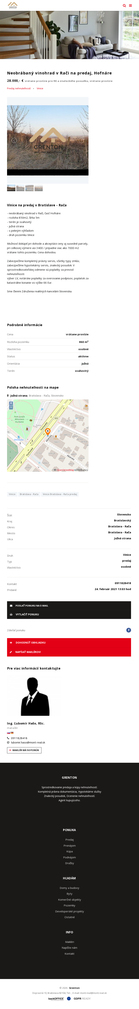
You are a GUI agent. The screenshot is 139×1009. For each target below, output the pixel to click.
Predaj (69, 839)
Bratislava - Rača (29, 494)
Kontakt (69, 953)
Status (11, 356)
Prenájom (70, 845)
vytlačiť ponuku (27, 614)
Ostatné (69, 917)
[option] (69, 35)
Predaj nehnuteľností (19, 88)
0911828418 (19, 738)
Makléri (69, 942)
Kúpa (69, 851)
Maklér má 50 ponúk (25, 750)
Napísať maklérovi (28, 652)
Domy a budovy (69, 888)
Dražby (69, 863)
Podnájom (69, 857)
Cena (10, 334)
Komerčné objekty (69, 899)
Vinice (40, 88)
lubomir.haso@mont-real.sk (28, 742)
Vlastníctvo (14, 349)
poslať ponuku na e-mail (31, 605)
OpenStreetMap (65, 470)
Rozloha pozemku (18, 342)
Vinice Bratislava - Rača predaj (60, 494)
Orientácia (13, 363)
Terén (11, 371)
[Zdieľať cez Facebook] (128, 630)
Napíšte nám (69, 947)
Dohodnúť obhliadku (30, 642)
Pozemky (69, 905)
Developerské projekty (69, 911)
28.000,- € (60, 80)
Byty (69, 893)
